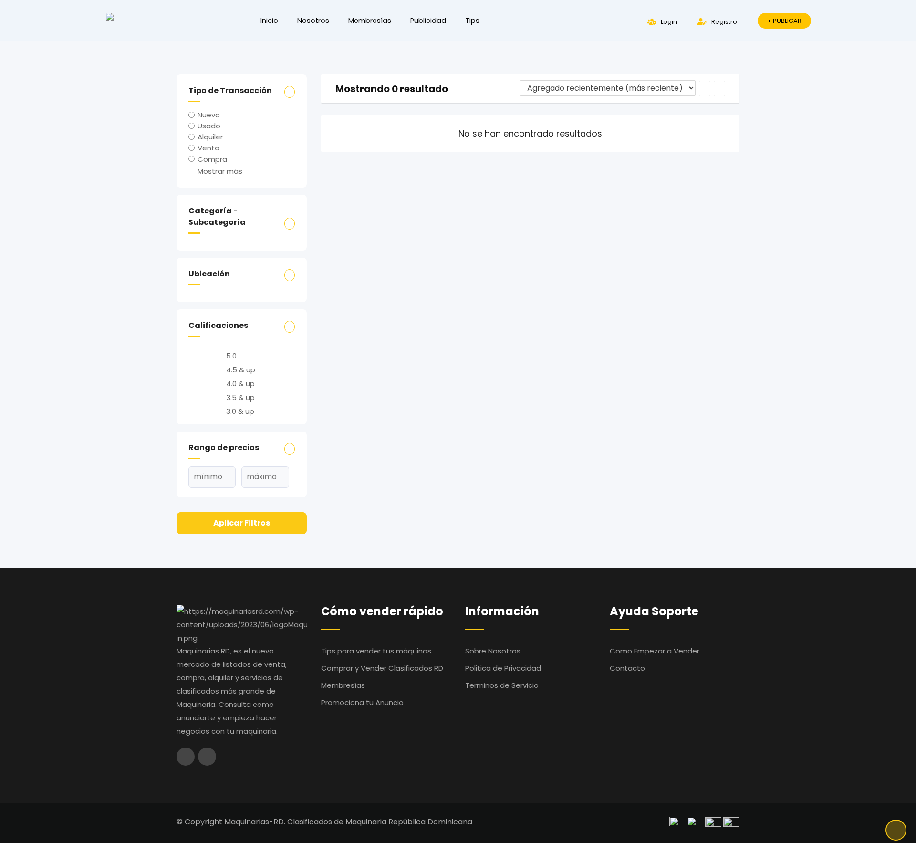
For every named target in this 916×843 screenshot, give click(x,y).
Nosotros (313, 20)
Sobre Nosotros (492, 651)
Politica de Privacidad (503, 668)
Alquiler (210, 137)
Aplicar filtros (241, 522)
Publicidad (428, 20)
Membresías (369, 20)
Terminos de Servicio (502, 685)
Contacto (627, 668)
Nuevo (209, 115)
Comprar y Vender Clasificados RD (382, 668)
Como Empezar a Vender (654, 651)
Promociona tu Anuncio (362, 702)
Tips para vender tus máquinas (376, 651)
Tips (472, 20)
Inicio (269, 20)
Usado (209, 126)
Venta (208, 148)
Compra (212, 159)
